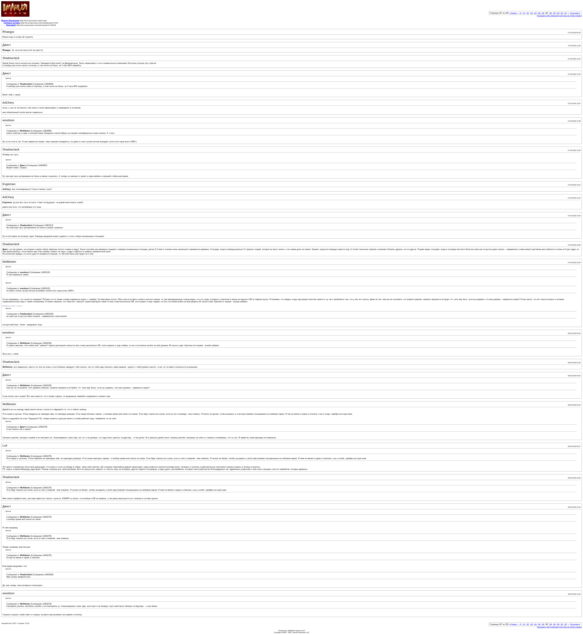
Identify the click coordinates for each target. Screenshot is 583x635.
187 (527, 13)
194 (535, 13)
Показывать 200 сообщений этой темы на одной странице (559, 16)
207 (565, 13)
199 (554, 13)
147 (524, 13)
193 (531, 13)
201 (562, 13)
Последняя (575, 13)
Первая (513, 13)
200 (558, 13)
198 (550, 13)
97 (521, 13)
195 (539, 13)
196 (543, 13)
